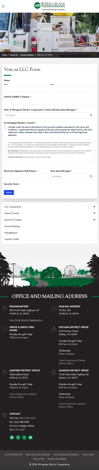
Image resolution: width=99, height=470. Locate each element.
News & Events (12, 213)
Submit (9, 192)
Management (11, 232)
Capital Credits (12, 239)
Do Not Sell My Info (14, 454)
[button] (94, 207)
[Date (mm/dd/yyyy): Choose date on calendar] (90, 176)
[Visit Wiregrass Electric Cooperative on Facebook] (11, 437)
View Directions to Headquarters (25, 320)
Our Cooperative (13, 206)
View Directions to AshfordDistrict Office (22, 395)
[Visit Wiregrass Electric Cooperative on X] (24, 437)
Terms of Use (38, 458)
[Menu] (3, 6)
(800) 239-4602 (27, 418)
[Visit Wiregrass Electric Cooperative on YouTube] (30, 437)
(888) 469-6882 (17, 429)
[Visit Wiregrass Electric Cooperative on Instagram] (18, 437)
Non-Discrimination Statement (66, 454)
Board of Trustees (13, 220)
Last (52, 84)
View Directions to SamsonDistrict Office (72, 405)
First (6, 84)
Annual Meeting (27, 54)
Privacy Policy (88, 454)
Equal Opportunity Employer (38, 454)
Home (4, 54)
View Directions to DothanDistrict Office (72, 362)
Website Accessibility (57, 458)
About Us (14, 54)
